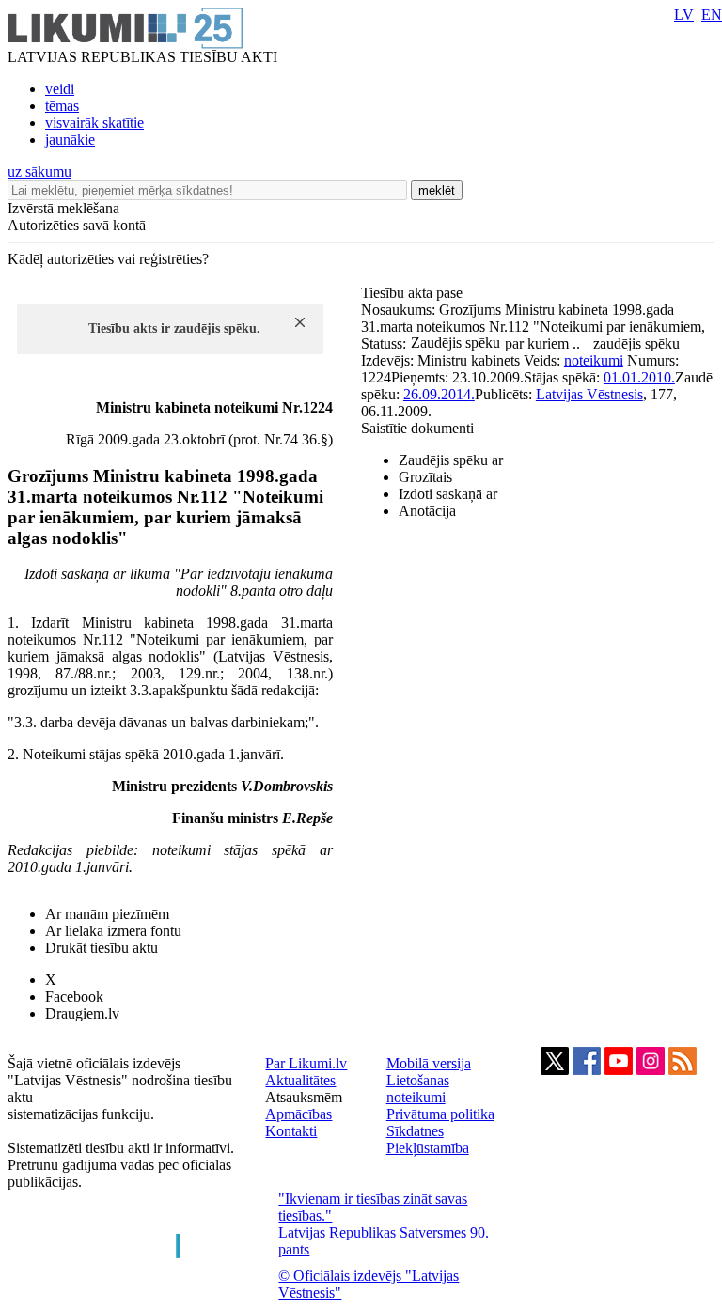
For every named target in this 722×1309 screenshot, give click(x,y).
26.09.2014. (439, 394)
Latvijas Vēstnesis (589, 394)
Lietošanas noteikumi (417, 1088)
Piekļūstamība (427, 1148)
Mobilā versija (428, 1063)
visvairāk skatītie (94, 123)
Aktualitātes (300, 1080)
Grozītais (425, 477)
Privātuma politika (440, 1114)
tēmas (62, 106)
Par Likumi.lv (306, 1063)
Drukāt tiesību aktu (101, 948)
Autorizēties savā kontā (77, 225)
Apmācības (298, 1114)
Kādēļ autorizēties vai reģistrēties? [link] (108, 259)
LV (684, 15)
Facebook (74, 997)
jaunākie (70, 140)
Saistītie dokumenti (417, 428)
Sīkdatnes (415, 1131)
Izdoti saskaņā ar (448, 494)
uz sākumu (39, 171)
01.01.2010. (639, 377)
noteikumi (593, 360)
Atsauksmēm (303, 1097)
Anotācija (427, 511)
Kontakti (291, 1131)
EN (711, 15)
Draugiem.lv (82, 1013)
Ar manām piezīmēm (107, 914)
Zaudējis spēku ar (451, 460)
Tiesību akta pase (413, 293)
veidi (59, 89)
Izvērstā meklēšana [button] (63, 208)
